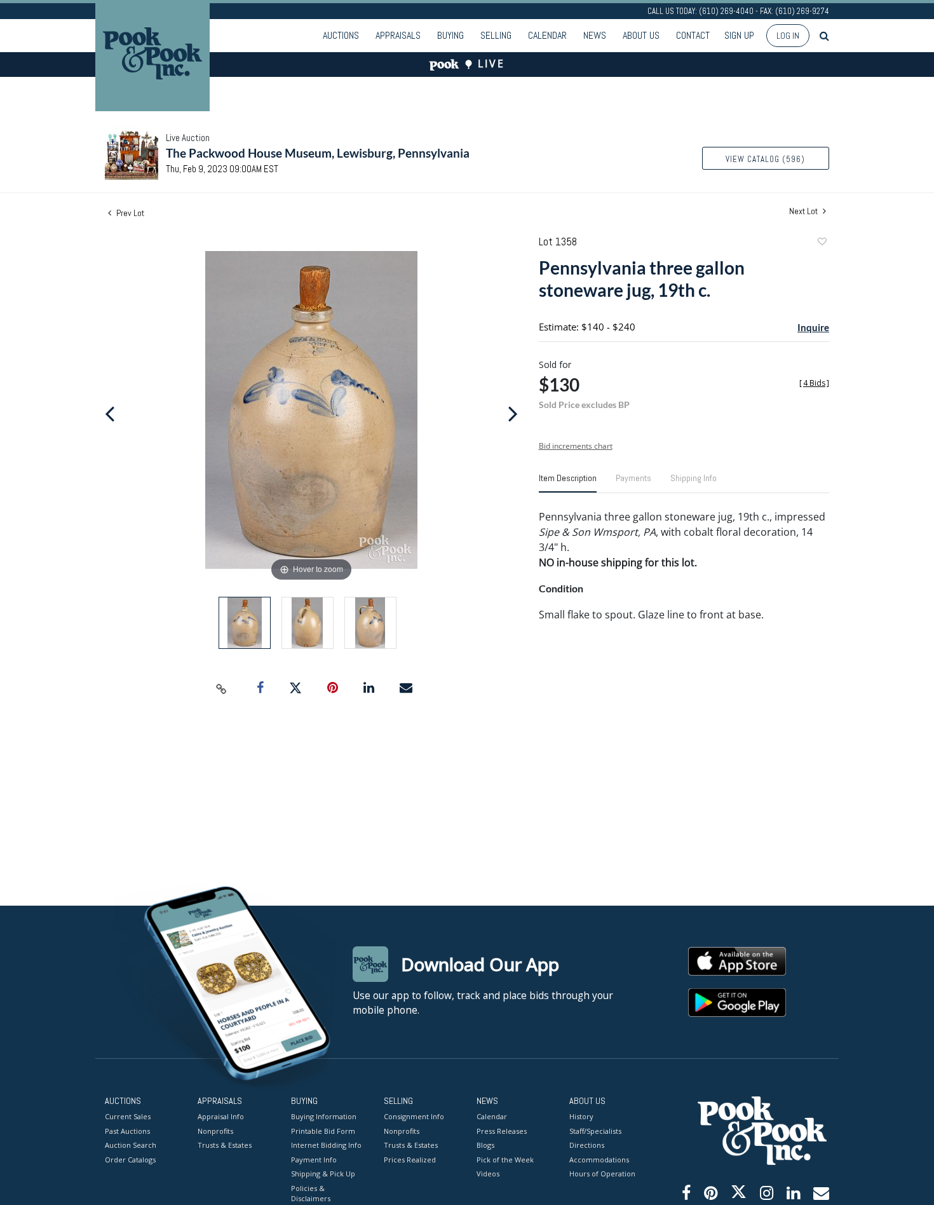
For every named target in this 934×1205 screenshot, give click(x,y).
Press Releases (502, 1131)
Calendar (547, 35)
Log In (787, 35)
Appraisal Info (221, 1116)
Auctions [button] (341, 35)
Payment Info (314, 1159)
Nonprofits (215, 1131)
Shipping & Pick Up (323, 1173)
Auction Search (130, 1145)
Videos (488, 1173)
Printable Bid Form (323, 1131)
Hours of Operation (602, 1173)
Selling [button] (495, 35)
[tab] (568, 483)
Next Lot (804, 211)
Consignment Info (414, 1116)
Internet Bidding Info (326, 1145)
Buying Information (323, 1116)
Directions (586, 1145)
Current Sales (128, 1116)
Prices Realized (410, 1159)
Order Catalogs (130, 1159)
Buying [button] (450, 35)
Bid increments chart (576, 445)
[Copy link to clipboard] (221, 688)
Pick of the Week (505, 1159)
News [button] (594, 35)
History (581, 1116)
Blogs (485, 1145)
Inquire (813, 327)
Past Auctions (127, 1131)
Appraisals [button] (398, 35)
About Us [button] (641, 35)
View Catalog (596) (765, 159)
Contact (693, 35)
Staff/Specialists (595, 1131)
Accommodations (599, 1159)
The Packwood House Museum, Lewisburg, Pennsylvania (318, 153)
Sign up (739, 35)
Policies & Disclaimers (310, 1193)
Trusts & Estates (225, 1145)
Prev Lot (129, 213)
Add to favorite (821, 243)
